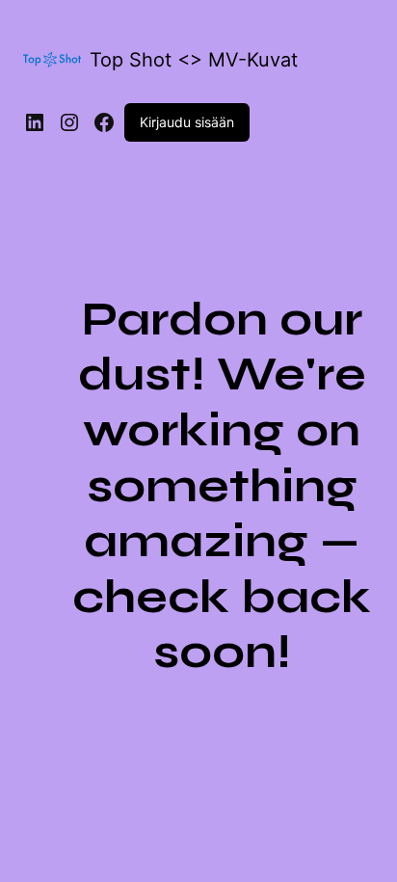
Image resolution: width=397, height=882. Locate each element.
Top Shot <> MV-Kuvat (194, 59)
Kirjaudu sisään (187, 122)
